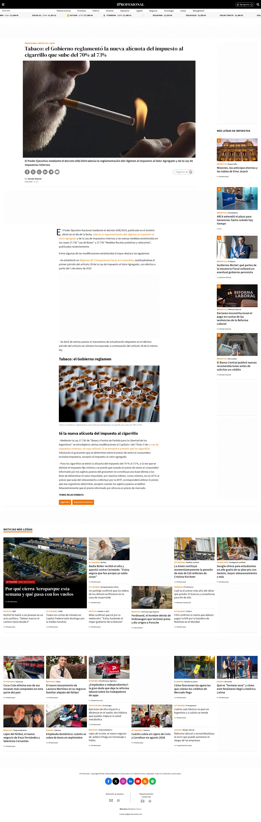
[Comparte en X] (33, 172)
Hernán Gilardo (35, 179)
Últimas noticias (64, 11)
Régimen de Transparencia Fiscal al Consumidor (107, 260)
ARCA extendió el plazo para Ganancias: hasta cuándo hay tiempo (235, 220)
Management (198, 11)
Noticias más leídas (17, 530)
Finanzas (110, 11)
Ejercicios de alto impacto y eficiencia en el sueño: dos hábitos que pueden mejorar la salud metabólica (108, 714)
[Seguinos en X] (115, 781)
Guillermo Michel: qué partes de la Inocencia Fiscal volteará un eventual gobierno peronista (237, 268)
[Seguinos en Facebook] (108, 781)
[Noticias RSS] (145, 781)
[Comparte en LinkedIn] (45, 172)
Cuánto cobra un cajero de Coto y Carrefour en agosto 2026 (151, 735)
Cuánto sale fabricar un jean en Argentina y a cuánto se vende (191, 711)
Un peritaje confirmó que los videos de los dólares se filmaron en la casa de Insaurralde (109, 594)
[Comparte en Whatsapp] (39, 172)
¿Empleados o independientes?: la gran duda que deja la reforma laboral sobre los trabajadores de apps (109, 690)
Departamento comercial (146, 795)
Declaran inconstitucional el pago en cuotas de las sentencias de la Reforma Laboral (234, 318)
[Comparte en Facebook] (27, 172)
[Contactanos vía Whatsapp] (118, 800)
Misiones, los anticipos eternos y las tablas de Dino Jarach (237, 169)
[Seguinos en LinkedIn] (130, 781)
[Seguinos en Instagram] (123, 781)
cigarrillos (65, 502)
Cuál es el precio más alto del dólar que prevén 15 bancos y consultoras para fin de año (194, 594)
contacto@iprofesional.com (130, 814)
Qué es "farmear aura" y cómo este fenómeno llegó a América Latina (236, 689)
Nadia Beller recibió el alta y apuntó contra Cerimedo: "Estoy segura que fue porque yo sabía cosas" (109, 571)
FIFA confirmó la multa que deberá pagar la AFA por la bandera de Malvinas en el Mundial (193, 618)
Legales (139, 11)
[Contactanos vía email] (111, 800)
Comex (183, 11)
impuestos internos (83, 502)
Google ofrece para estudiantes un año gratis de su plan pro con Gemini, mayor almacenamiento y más (237, 571)
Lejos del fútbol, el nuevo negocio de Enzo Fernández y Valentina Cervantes (21, 737)
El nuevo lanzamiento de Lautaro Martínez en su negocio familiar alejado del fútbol (66, 689)
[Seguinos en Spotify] (152, 781)
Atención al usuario (115, 794)
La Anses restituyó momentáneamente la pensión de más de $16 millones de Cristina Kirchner (193, 571)
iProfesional (31, 43)
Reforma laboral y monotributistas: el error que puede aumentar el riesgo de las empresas (194, 737)
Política (96, 11)
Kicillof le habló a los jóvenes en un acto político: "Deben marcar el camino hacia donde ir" (23, 618)
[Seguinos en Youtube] (137, 781)
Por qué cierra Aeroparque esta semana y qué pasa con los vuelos (39, 591)
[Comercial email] (142, 801)
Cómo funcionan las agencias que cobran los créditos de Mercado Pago (192, 689)
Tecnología (169, 11)
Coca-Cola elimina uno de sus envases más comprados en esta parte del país (23, 689)
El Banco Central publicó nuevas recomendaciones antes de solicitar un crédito (237, 366)
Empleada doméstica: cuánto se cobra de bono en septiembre (66, 735)
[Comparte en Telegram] (51, 172)
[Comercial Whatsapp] (150, 801)
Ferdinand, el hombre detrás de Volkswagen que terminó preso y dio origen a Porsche (151, 619)
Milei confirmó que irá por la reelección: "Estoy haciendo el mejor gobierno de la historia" (106, 618)
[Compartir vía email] (57, 172)
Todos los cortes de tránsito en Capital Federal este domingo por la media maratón (65, 618)
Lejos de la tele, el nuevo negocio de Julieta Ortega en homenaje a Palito (107, 737)
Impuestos (124, 11)
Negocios (153, 11)
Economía (81, 11)
